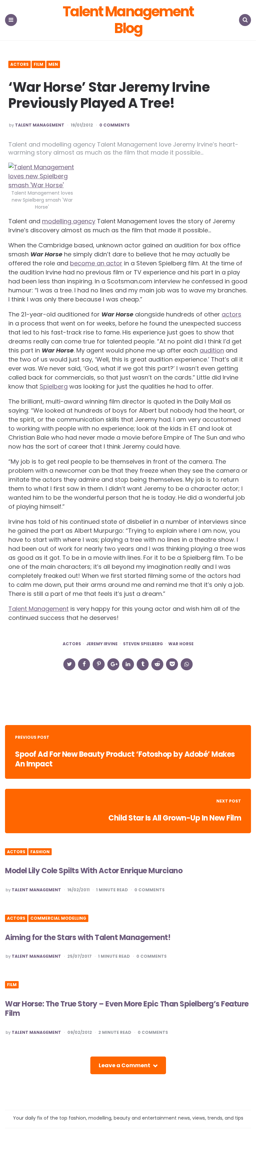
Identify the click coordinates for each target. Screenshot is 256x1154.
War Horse (181, 644)
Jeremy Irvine (102, 644)
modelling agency (68, 221)
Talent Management (39, 125)
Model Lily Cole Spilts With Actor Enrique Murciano (93, 871)
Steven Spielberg (143, 644)
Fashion (40, 852)
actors (231, 314)
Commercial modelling (58, 918)
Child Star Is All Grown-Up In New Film (174, 818)
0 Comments (114, 125)
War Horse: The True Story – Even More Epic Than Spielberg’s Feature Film (127, 1009)
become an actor (96, 263)
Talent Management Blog (128, 20)
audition (212, 350)
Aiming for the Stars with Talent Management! (87, 937)
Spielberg (54, 386)
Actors (19, 64)
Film (38, 64)
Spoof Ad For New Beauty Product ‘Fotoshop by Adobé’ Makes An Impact (125, 759)
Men (53, 64)
